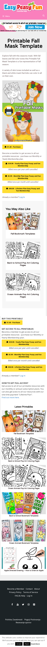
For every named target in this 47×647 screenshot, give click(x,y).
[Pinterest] (34, 604)
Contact (29, 589)
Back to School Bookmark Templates (23, 516)
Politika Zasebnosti (13, 619)
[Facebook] (12, 604)
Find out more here (10, 397)
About (37, 589)
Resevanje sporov (23, 622)
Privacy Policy (15, 592)
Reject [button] (27, 644)
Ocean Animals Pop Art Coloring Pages (23, 295)
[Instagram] (28, 604)
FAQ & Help (20, 595)
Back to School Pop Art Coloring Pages (23, 264)
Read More (35, 644)
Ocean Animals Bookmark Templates (24, 543)
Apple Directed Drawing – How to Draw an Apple (23, 570)
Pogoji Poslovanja (32, 619)
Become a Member (15, 589)
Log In (22, 197)
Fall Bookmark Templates (23, 233)
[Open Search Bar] (43, 16)
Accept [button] (19, 644)
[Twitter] (23, 604)
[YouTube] (17, 604)
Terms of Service (30, 592)
